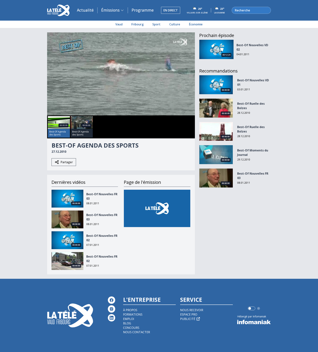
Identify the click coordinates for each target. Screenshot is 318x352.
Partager (67, 162)
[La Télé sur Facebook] (111, 300)
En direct (170, 10)
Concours (131, 328)
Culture (174, 24)
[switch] (251, 308)
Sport (156, 24)
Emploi (128, 319)
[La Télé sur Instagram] (111, 309)
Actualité (85, 10)
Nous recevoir (191, 310)
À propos (130, 310)
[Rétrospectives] (157, 208)
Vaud (119, 24)
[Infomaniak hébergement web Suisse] (254, 322)
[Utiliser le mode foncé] (258, 308)
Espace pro (188, 314)
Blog (127, 323)
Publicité (187, 319)
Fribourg (137, 24)
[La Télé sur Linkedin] (111, 318)
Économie (196, 24)
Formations (132, 314)
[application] (121, 73)
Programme (143, 10)
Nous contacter (136, 332)
